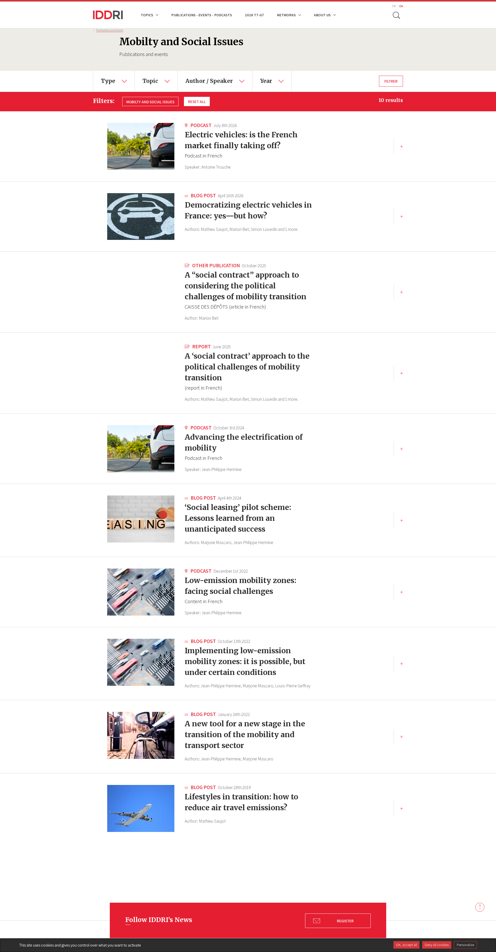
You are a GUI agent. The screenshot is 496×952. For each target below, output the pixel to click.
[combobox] (114, 81)
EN (401, 6)
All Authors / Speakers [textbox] (203, 74)
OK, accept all (406, 944)
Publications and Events (109, 30)
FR (394, 6)
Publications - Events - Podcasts (201, 14)
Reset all (197, 101)
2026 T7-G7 (254, 14)
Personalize (465, 944)
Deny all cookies (437, 944)
